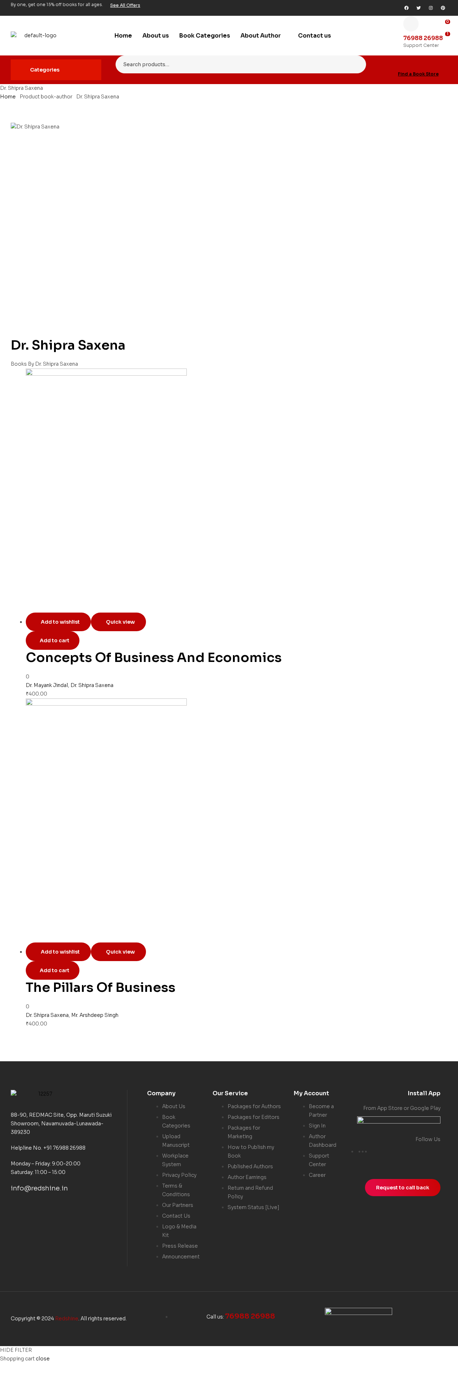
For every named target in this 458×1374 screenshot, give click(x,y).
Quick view (120, 622)
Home (8, 96)
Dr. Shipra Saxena (91, 685)
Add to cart (54, 640)
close (43, 1358)
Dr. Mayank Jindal (47, 685)
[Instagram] (431, 8)
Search (356, 64)
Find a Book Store (418, 74)
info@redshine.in (39, 1188)
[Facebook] (406, 8)
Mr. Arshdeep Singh (94, 1015)
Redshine (66, 1318)
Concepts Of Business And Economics (154, 657)
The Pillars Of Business (100, 987)
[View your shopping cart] (445, 46)
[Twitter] (418, 8)
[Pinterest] (443, 8)
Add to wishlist (60, 622)
